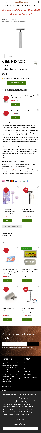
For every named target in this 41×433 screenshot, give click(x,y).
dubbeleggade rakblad (14, 169)
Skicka (33, 344)
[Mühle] (36, 63)
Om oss (4, 390)
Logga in (27, 371)
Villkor (26, 363)
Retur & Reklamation (31, 377)
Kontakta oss (28, 366)
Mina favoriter (29, 368)
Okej (20, 428)
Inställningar (20, 420)
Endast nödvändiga (20, 424)
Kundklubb (27, 374)
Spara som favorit (12, 226)
